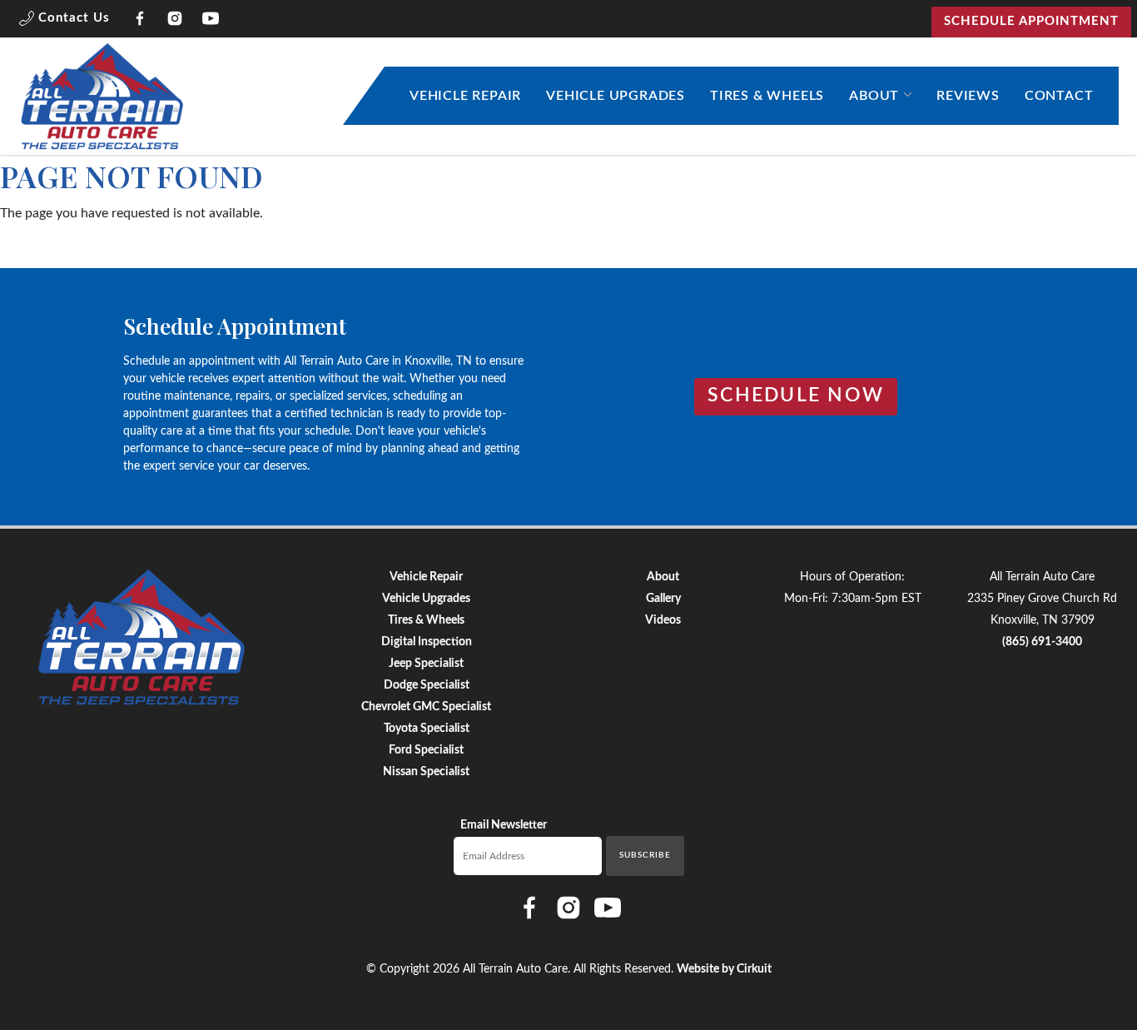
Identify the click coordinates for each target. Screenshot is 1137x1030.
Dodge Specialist (426, 685)
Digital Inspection (426, 642)
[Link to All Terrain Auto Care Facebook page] (140, 21)
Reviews (968, 95)
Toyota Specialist (426, 728)
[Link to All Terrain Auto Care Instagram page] (175, 21)
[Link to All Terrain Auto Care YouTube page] (211, 21)
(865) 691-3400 (1042, 642)
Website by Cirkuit (724, 969)
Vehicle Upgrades (615, 95)
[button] (64, 21)
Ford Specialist (426, 750)
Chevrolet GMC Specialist (426, 707)
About (874, 95)
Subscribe (645, 855)
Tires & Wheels (767, 95)
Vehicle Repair (465, 95)
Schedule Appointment (1031, 21)
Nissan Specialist (426, 772)
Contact (1059, 95)
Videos (663, 620)
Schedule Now (796, 395)
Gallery (663, 599)
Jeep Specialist (426, 663)
